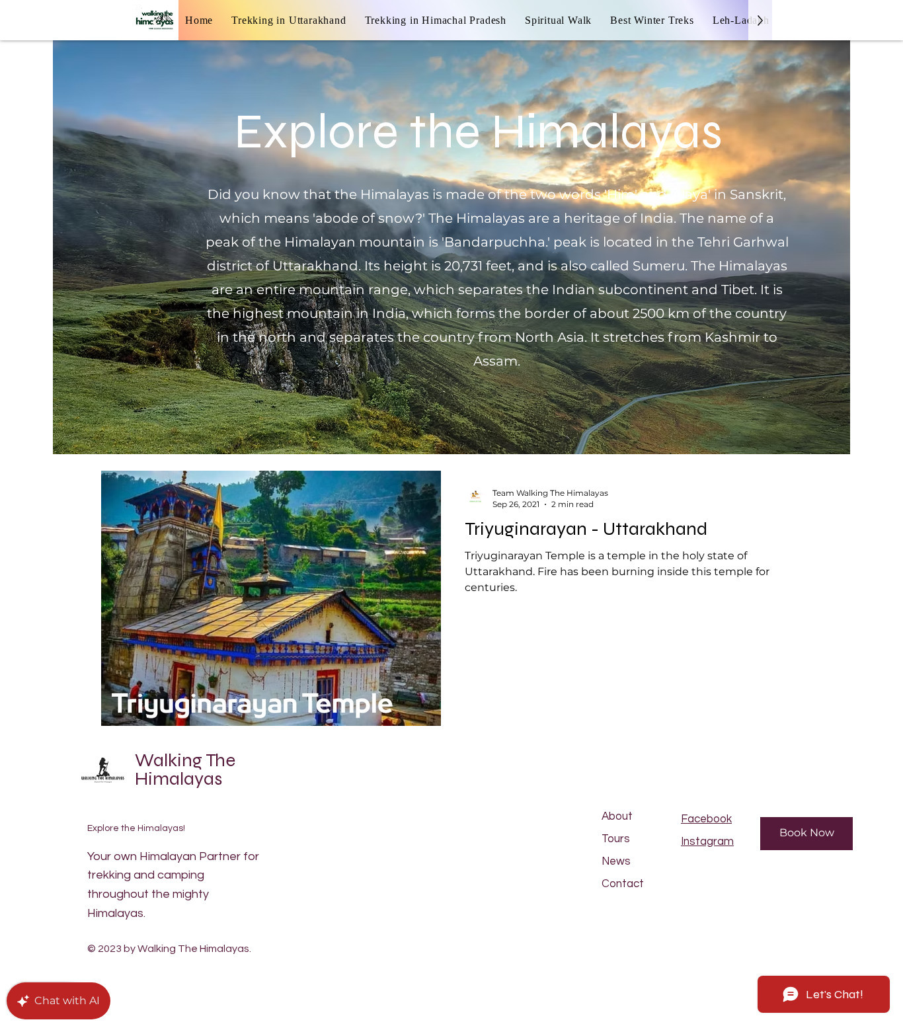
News (616, 861)
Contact (623, 884)
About (617, 816)
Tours (616, 839)
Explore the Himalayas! (136, 828)
